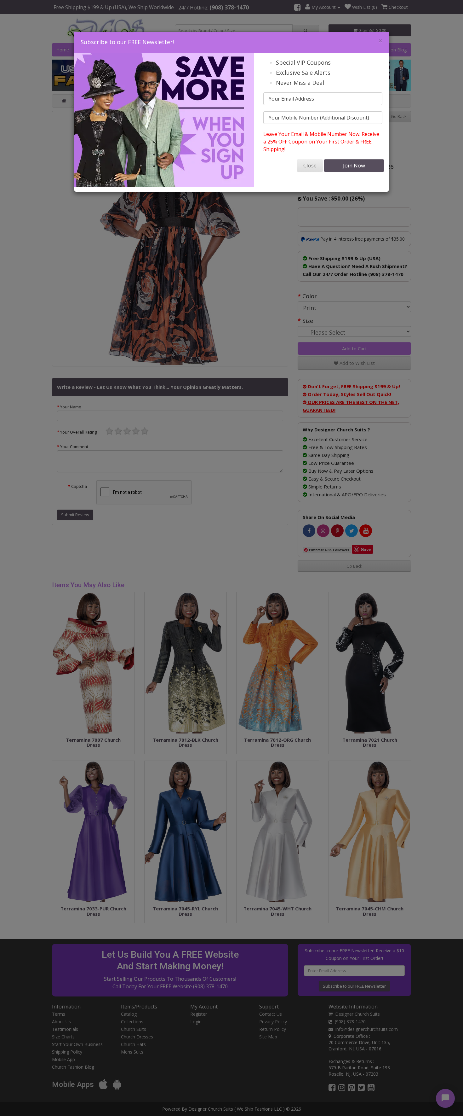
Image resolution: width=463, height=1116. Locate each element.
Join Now (354, 165)
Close (310, 165)
